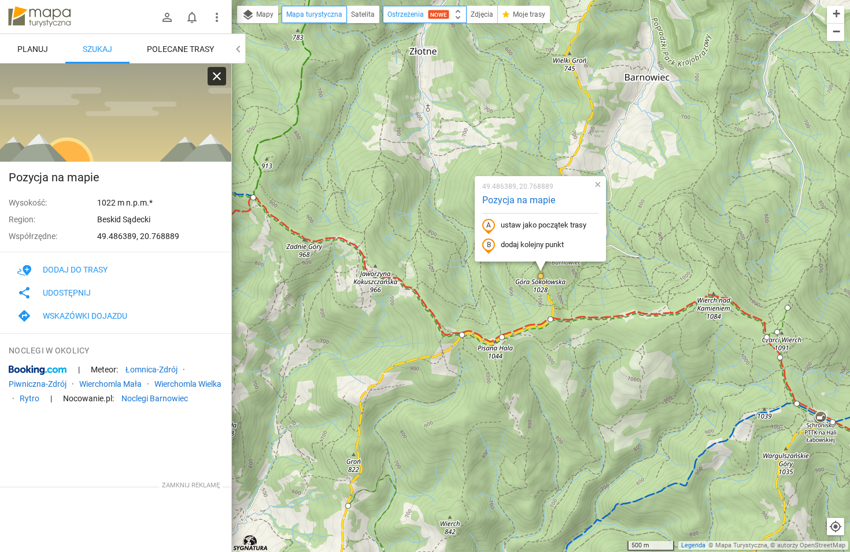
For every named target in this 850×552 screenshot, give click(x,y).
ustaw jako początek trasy (543, 225)
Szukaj (97, 49)
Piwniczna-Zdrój (37, 384)
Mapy (264, 14)
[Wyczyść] (217, 76)
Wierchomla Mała (110, 384)
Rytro (29, 398)
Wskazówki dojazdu (85, 315)
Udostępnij (67, 292)
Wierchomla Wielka (187, 384)
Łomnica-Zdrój (151, 369)
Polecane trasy (180, 49)
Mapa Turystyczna (741, 545)
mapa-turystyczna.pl (39, 16)
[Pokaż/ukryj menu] (217, 17)
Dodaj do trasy (75, 269)
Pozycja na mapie (518, 200)
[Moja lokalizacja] (835, 526)
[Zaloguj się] (167, 17)
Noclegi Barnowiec (154, 398)
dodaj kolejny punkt (532, 244)
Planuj (32, 49)
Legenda (693, 545)
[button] (541, 276)
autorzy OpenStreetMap (811, 545)
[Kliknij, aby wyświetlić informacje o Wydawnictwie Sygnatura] (250, 543)
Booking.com (37, 370)
